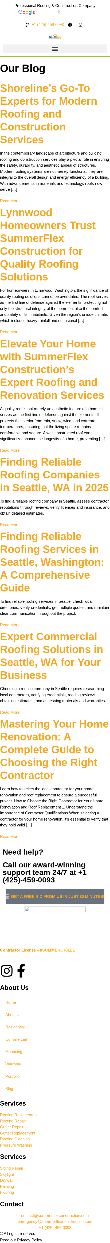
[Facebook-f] (21, 971)
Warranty (13, 1064)
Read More (9, 201)
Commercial (16, 1039)
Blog (9, 1088)
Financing (13, 1051)
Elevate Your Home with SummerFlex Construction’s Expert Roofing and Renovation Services (52, 369)
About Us (13, 1014)
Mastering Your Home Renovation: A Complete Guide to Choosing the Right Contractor (54, 749)
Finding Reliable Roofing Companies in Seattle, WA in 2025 (54, 474)
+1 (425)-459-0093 (45, 876)
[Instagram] (6, 971)
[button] (55, 48)
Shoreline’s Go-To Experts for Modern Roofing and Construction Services (48, 113)
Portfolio (12, 1076)
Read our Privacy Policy (21, 1240)
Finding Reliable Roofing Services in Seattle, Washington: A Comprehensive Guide (52, 562)
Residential (15, 1027)
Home (10, 1002)
